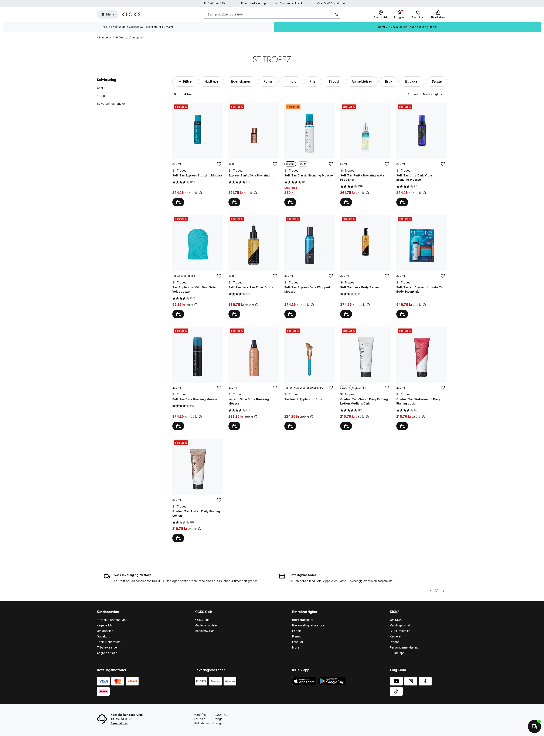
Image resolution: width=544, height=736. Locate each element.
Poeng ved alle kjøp (253, 3)
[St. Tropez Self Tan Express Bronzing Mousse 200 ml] (197, 154)
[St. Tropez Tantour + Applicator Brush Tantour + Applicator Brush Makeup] (309, 378)
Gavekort (103, 636)
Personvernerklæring (404, 647)
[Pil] (443, 590)
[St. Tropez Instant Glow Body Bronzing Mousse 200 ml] (253, 378)
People (297, 631)
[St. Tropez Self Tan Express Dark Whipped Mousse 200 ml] (309, 266)
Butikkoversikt (400, 631)
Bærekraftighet (302, 620)
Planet (296, 636)
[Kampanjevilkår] (200, 193)
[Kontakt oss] (534, 726)
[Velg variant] (290, 202)
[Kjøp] (178, 202)
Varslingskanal (400, 625)
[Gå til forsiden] (131, 14)
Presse (395, 642)
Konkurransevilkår (109, 642)
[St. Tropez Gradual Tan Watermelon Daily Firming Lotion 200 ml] (421, 378)
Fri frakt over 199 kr (216, 3)
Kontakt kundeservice (112, 620)
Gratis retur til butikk (291, 3)
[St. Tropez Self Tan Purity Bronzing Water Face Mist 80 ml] (365, 154)
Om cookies (105, 631)
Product (297, 642)
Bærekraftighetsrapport (309, 625)
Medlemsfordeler (206, 625)
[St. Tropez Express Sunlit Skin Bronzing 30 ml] (253, 154)
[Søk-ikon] (336, 14)
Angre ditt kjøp (107, 653)
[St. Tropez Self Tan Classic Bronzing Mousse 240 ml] (309, 154)
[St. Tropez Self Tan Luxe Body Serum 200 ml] (365, 266)
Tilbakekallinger (107, 647)
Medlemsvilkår (204, 631)
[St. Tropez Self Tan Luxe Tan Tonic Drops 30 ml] (253, 266)
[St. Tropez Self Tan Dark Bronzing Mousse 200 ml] (197, 378)
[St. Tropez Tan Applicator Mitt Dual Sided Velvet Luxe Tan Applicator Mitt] (197, 266)
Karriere (395, 636)
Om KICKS (396, 620)
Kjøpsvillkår (104, 625)
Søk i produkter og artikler (226, 14)
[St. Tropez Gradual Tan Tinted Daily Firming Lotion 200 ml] (197, 490)
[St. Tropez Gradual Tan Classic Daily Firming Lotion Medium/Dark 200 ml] (365, 378)
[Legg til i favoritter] (219, 164)
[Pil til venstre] (430, 590)
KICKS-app (397, 653)
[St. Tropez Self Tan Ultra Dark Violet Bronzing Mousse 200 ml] (421, 154)
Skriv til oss (119, 723)
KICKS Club (202, 620)
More (295, 647)
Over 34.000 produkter (331, 3)
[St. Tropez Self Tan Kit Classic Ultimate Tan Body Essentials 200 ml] (421, 266)
